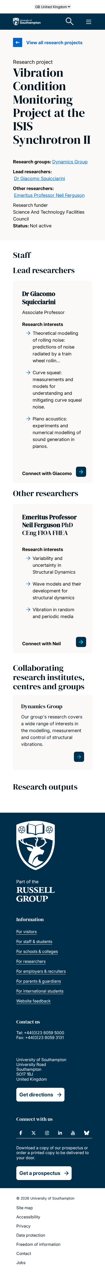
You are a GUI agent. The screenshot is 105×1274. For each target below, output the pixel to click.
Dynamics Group (70, 161)
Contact (23, 1253)
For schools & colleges (37, 951)
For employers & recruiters (41, 971)
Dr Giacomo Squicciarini (39, 178)
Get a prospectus (39, 1173)
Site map (24, 1207)
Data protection (30, 1235)
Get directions (36, 1095)
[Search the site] (70, 22)
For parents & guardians (38, 981)
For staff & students (34, 941)
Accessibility (28, 1216)
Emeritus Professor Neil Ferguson (49, 195)
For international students (39, 991)
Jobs (20, 1262)
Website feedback (33, 1000)
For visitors (26, 931)
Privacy (23, 1226)
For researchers (31, 961)
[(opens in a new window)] (20, 1133)
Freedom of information (38, 1244)
